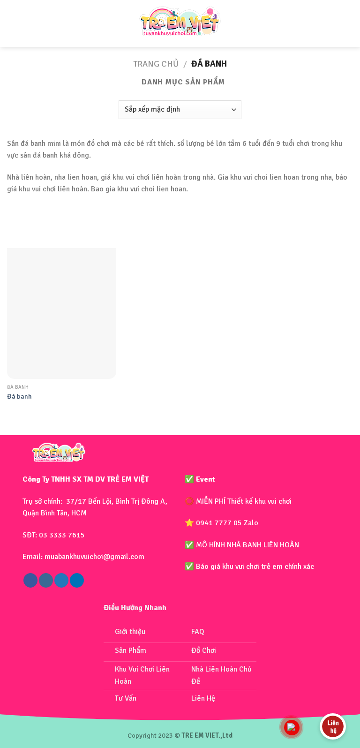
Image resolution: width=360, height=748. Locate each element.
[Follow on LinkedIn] (77, 580)
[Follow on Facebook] (30, 580)
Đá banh (19, 396)
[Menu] (15, 23)
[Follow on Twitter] (61, 580)
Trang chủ (156, 64)
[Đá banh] (61, 313)
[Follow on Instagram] (46, 580)
